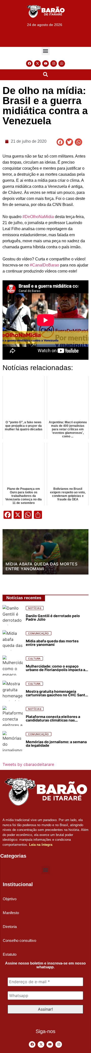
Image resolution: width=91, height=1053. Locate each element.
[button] (45, 51)
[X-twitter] (37, 63)
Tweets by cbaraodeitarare (28, 764)
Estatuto (9, 954)
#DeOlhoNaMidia (38, 217)
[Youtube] (45, 63)
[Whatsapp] (61, 63)
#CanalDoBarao (44, 265)
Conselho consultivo (19, 940)
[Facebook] (29, 63)
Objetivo (9, 899)
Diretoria (10, 926)
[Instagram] (53, 63)
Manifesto (11, 913)
